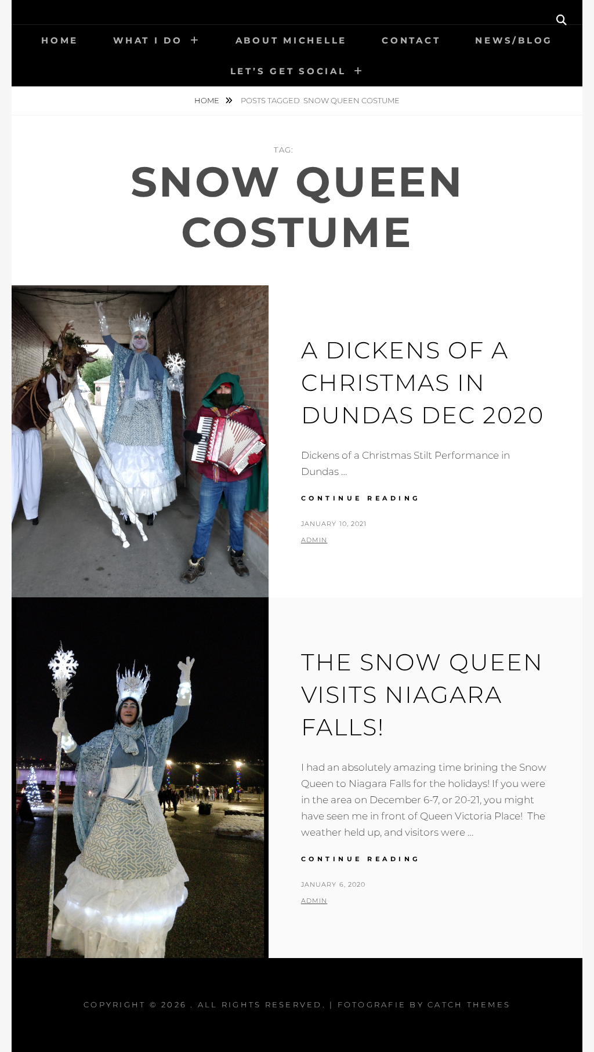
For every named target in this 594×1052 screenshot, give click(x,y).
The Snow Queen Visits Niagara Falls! (422, 694)
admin (314, 540)
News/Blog (514, 40)
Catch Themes (469, 1004)
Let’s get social (288, 71)
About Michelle (291, 40)
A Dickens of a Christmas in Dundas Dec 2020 (422, 382)
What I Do (148, 40)
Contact (411, 40)
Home (59, 40)
